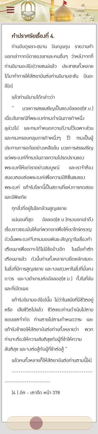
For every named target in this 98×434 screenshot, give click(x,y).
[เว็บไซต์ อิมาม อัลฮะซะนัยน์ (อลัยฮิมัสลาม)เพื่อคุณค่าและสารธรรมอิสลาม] (49, 11)
